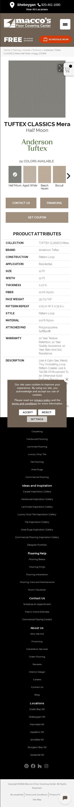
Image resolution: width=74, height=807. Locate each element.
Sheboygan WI (37, 716)
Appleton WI (37, 732)
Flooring (17, 50)
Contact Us (21, 203)
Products (36, 50)
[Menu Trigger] (65, 24)
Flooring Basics (37, 559)
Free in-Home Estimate (37, 611)
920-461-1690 (50, 4)
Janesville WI (37, 754)
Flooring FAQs (37, 566)
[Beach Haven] (44, 174)
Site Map (37, 799)
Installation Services (37, 649)
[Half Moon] (15, 174)
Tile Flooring (37, 461)
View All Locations (37, 9)
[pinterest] (26, 766)
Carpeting (37, 431)
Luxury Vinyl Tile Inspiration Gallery (37, 514)
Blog (37, 694)
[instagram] (46, 766)
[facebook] (33, 766)
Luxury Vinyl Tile (37, 454)
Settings (37, 419)
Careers (37, 679)
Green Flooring (37, 656)
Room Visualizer (37, 589)
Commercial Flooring (37, 477)
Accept (28, 412)
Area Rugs (37, 469)
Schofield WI (37, 739)
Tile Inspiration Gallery (37, 521)
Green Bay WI (37, 709)
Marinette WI (37, 724)
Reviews (37, 664)
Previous (6, 174)
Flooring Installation (37, 574)
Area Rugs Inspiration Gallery (37, 529)
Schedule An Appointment (37, 604)
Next (68, 174)
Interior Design (37, 671)
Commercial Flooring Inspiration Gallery (37, 537)
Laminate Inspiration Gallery (37, 506)
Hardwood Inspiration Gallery (37, 499)
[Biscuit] (59, 174)
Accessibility (16, 794)
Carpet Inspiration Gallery (37, 491)
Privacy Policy (57, 794)
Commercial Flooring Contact (37, 619)
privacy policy (42, 400)
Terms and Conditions (36, 794)
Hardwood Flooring (37, 439)
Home (7, 50)
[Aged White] (29, 174)
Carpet (26, 50)
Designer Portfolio (37, 544)
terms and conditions (24, 403)
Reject (46, 412)
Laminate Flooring (37, 446)
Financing (54, 203)
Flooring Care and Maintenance (37, 582)
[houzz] (40, 766)
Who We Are (37, 633)
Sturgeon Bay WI (37, 747)
